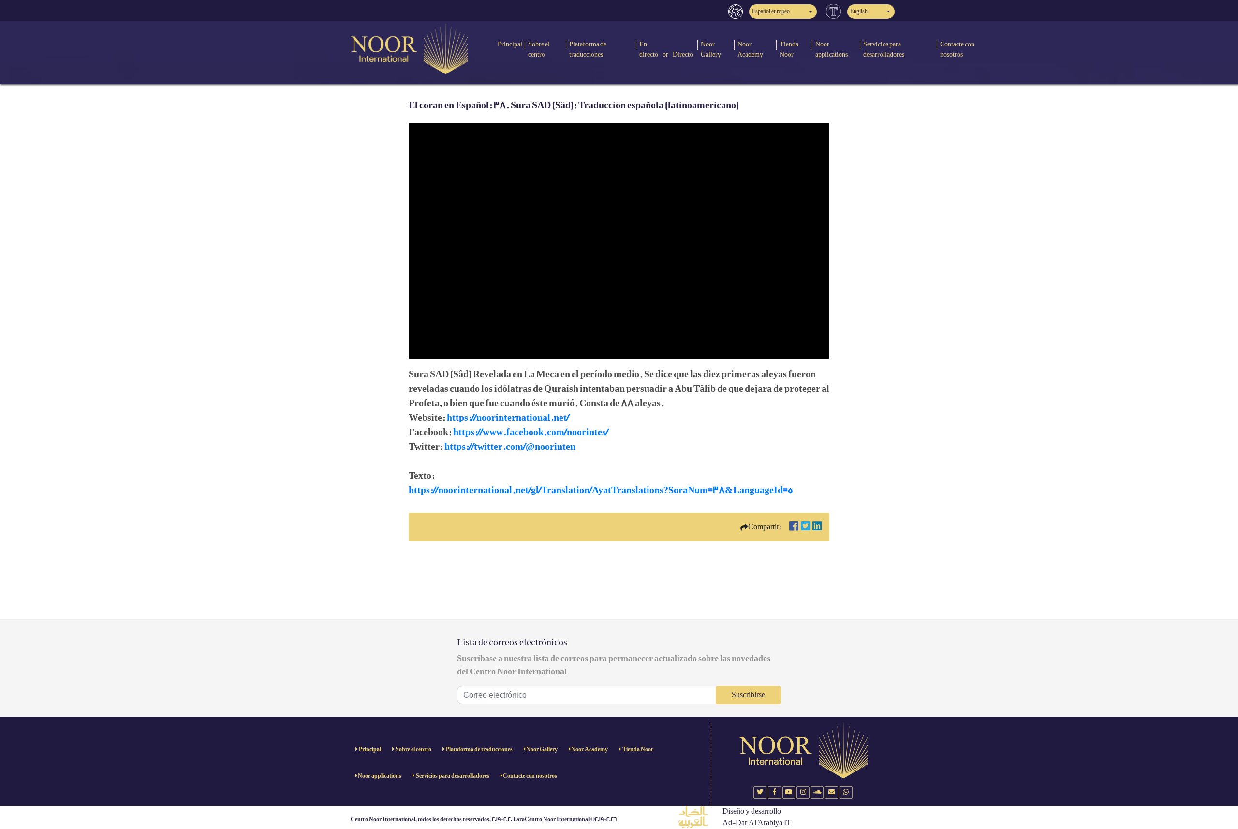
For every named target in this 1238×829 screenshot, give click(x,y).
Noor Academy (750, 49)
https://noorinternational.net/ (508, 417)
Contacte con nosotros (957, 49)
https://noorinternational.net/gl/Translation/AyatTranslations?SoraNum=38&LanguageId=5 (601, 490)
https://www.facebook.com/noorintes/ (530, 432)
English (859, 11)
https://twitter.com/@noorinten (509, 446)
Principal (510, 44)
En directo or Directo (666, 49)
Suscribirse (748, 695)
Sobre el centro (539, 49)
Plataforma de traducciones (587, 49)
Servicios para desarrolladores (883, 49)
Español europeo (771, 11)
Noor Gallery (711, 49)
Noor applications (831, 49)
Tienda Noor (789, 49)
